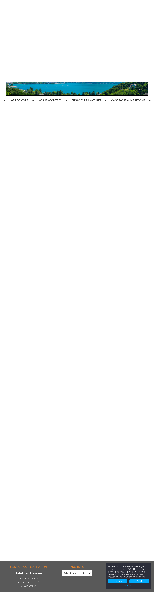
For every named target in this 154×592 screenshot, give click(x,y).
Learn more (128, 585)
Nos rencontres (50, 100)
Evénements (71, 207)
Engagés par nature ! (86, 100)
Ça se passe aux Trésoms (128, 100)
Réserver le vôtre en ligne (78, 253)
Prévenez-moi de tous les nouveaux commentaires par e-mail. (55, 531)
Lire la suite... (24, 429)
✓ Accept (117, 581)
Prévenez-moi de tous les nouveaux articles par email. (51, 536)
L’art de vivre (19, 100)
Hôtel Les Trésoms (37, 207)
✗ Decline (139, 581)
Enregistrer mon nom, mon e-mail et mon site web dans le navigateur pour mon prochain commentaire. (56, 516)
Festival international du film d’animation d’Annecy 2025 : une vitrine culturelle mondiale (86, 416)
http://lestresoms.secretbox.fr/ (56, 312)
